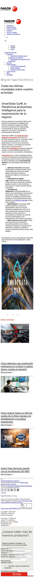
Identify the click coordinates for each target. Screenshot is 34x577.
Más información (6, 372)
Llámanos (10, 25)
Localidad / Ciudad (7, 555)
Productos (10, 54)
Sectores (9, 63)
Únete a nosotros (12, 29)
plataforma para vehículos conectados (15, 136)
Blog (8, 73)
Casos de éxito (11, 71)
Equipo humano (15, 68)
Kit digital (10, 75)
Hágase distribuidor (26, 486)
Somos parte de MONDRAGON (11, 508)
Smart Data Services (11, 52)
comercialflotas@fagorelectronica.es (11, 502)
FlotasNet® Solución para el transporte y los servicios (17, 56)
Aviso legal (4, 518)
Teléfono (4, 553)
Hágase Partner (11, 27)
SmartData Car (7, 155)
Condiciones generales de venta (8, 521)
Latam (12, 49)
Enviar (17, 574)
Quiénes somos (11, 64)
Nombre (4, 549)
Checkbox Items (7, 563)
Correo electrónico (7, 551)
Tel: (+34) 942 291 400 (25, 501)
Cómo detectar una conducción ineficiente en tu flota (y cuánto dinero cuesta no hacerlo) (17, 366)
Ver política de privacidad (9, 571)
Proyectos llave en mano (17, 69)
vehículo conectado (21, 200)
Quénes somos (24, 482)
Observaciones (6, 561)
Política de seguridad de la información (9, 523)
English (12, 46)
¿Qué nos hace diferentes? (18, 66)
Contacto (9, 30)
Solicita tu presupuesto (13, 34)
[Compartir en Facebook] (7, 314)
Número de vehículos (8, 557)
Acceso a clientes (12, 32)
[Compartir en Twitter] (12, 314)
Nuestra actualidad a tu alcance (10, 481)
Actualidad (17, 486)
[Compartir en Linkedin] (17, 314)
